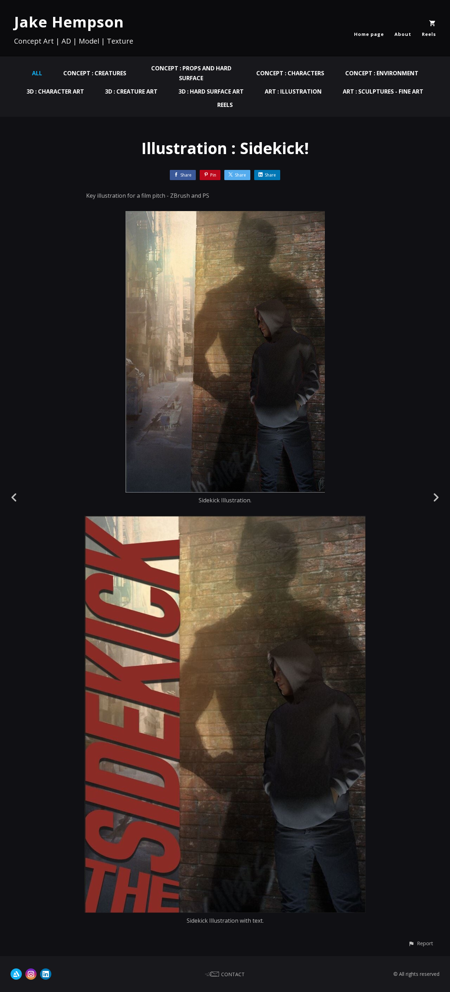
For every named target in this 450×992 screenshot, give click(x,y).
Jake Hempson (69, 22)
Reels (429, 34)
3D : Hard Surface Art (211, 91)
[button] (420, 943)
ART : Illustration (293, 91)
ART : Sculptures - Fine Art (383, 91)
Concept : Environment (381, 73)
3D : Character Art (55, 91)
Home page (369, 34)
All (37, 73)
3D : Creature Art (131, 91)
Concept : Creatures (94, 73)
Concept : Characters (290, 73)
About (402, 34)
